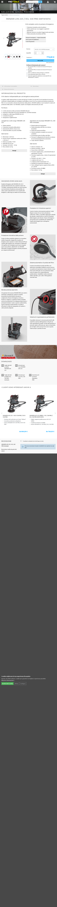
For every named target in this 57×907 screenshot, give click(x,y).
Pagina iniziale (4, 14)
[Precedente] (4, 38)
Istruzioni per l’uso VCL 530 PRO (21, 376)
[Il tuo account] (48, 2)
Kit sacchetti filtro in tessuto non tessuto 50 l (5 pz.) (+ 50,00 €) (40, 70)
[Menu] (2, 2)
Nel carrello (40, 60)
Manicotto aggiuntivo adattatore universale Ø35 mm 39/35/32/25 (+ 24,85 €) (39, 76)
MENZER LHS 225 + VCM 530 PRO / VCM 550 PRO (14, 416)
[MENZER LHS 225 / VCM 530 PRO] (15, 401)
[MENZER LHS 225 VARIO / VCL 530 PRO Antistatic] (42, 401)
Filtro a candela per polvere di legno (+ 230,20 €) (38, 72)
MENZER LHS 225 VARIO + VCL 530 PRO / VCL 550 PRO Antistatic (41, 416)
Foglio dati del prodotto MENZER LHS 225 (7, 367)
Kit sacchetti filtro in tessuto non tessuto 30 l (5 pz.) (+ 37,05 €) (40, 67)
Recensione (36, 86)
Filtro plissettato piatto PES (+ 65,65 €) (36, 74)
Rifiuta (16, 683)
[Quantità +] (42, 53)
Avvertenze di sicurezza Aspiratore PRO (35, 377)
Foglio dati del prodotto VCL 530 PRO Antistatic (7, 377)
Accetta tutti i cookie (7, 683)
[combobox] (32, 2)
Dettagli (14, 150)
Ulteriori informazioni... (8, 680)
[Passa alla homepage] (13, 1)
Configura (22, 683)
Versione (28, 49)
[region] (12, 41)
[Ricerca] (40, 2)
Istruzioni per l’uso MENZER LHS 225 (21, 366)
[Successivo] (22, 38)
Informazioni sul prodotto (10, 86)
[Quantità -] (35, 53)
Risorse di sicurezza (9, 89)
